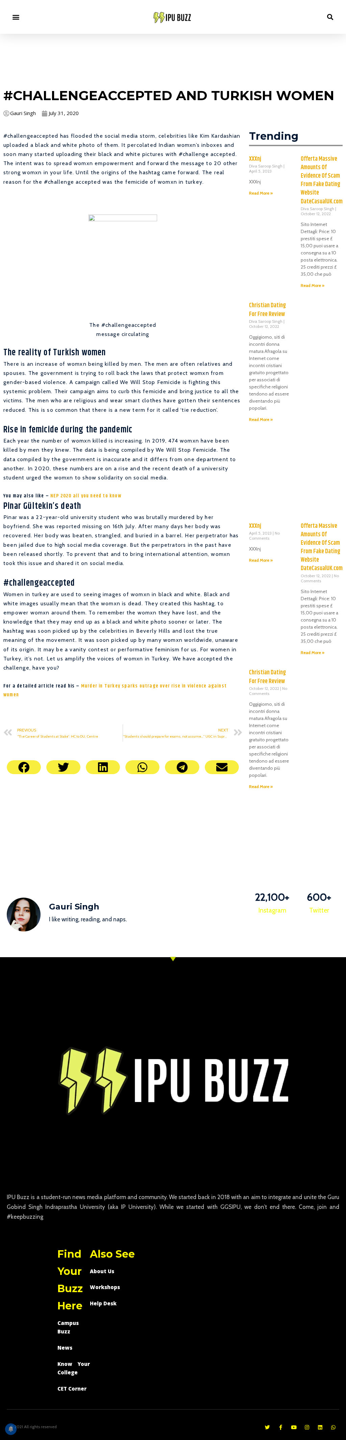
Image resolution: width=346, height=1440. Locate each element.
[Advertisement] (173, 59)
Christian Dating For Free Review (267, 310)
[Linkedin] (320, 1427)
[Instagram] (307, 1427)
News (64, 1347)
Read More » (261, 193)
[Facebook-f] (280, 1427)
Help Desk (103, 1303)
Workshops (105, 1287)
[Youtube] (293, 1427)
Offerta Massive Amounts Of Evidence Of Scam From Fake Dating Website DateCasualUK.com (322, 180)
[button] (15, 17)
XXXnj (255, 159)
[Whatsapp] (333, 1427)
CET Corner (71, 1388)
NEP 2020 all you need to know (85, 496)
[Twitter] (267, 1427)
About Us (102, 1271)
